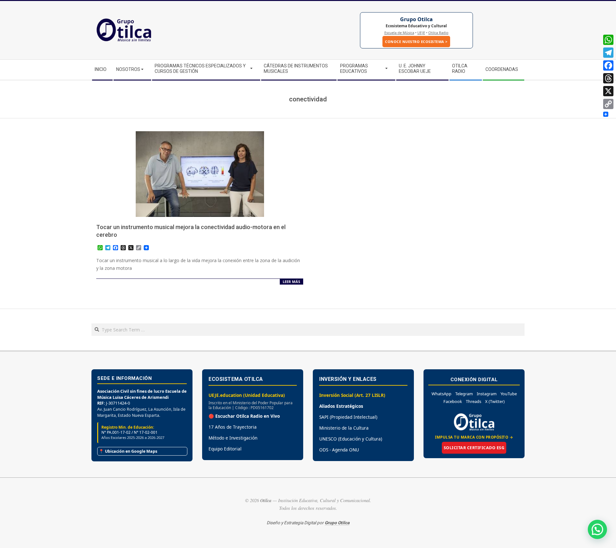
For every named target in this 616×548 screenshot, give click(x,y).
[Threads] (608, 78)
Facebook (452, 401)
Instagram (487, 394)
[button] (597, 529)
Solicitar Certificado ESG (474, 447)
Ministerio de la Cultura (344, 428)
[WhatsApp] (608, 39)
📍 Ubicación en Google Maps (128, 451)
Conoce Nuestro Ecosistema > (416, 41)
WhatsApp (441, 394)
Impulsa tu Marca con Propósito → (474, 437)
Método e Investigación (233, 438)
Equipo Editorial (225, 449)
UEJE (421, 32)
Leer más (291, 281)
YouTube (509, 394)
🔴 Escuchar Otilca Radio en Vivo (244, 416)
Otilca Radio (438, 32)
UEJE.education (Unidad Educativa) (247, 395)
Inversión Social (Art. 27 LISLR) (352, 395)
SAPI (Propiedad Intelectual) (348, 417)
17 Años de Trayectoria (233, 427)
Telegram (464, 394)
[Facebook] (608, 65)
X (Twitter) (495, 401)
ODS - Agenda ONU (339, 450)
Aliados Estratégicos (341, 406)
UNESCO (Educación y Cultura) (350, 439)
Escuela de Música (399, 32)
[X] (608, 91)
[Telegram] (608, 52)
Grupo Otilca (416, 19)
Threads (473, 401)
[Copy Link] (608, 104)
